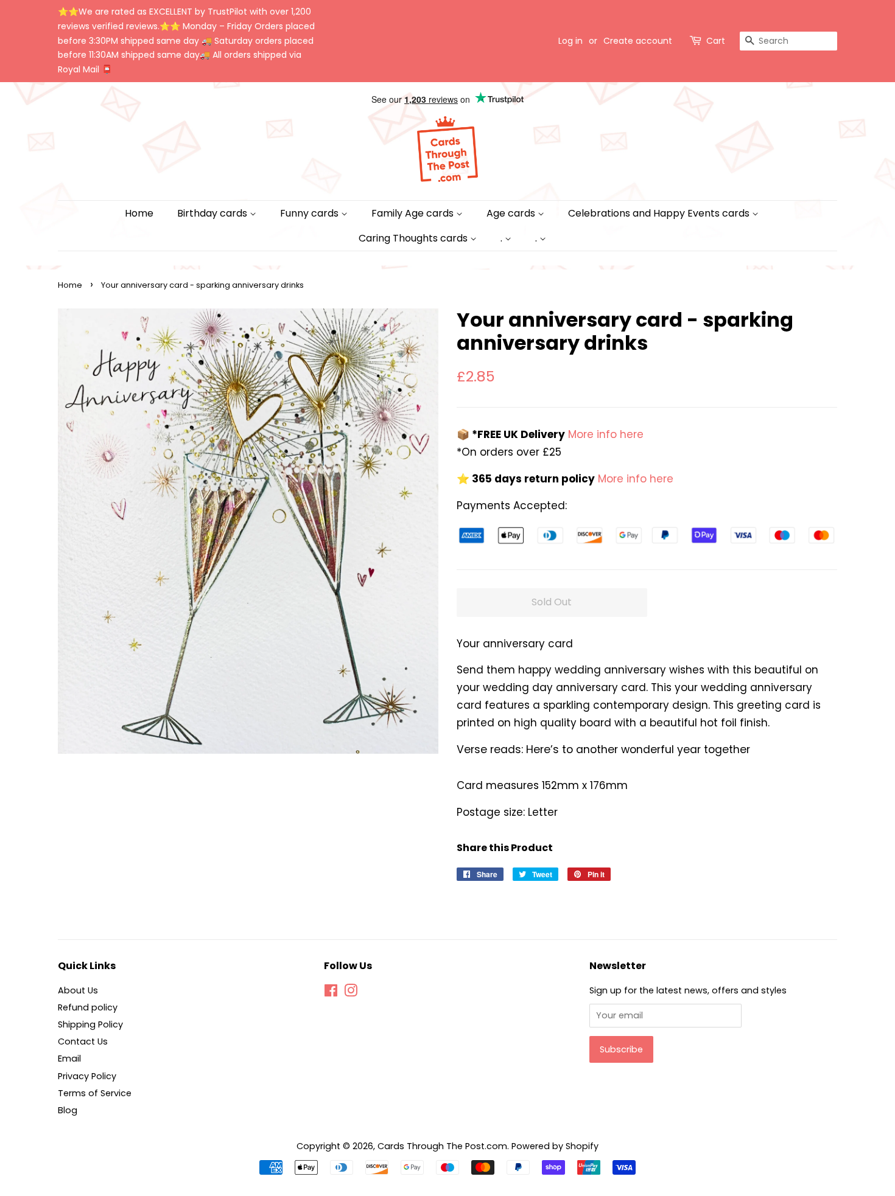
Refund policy (88, 1007)
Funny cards (310, 213)
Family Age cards (413, 213)
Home (139, 213)
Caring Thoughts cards (414, 238)
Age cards (512, 213)
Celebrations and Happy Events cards (660, 213)
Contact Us (83, 1041)
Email (69, 1058)
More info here (604, 434)
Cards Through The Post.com (442, 1146)
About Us (78, 990)
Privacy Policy (87, 1076)
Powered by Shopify (554, 1146)
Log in (570, 41)
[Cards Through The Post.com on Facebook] (331, 993)
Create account (637, 41)
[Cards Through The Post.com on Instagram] (350, 993)
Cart (715, 41)
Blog (67, 1110)
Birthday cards (213, 213)
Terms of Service (95, 1093)
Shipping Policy (90, 1024)
